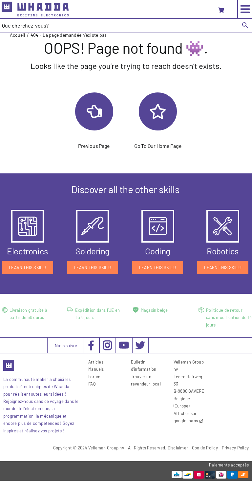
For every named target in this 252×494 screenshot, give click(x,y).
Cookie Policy (205, 447)
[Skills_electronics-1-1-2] (27, 212)
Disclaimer (178, 447)
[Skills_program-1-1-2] (157, 212)
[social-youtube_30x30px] (124, 344)
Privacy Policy (235, 447)
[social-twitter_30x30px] (140, 343)
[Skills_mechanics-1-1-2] (222, 212)
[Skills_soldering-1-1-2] (92, 212)
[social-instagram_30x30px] (107, 343)
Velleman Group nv (106, 447)
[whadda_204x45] (35, 4)
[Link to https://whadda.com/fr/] (158, 111)
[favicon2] (8, 362)
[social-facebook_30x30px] (91, 343)
